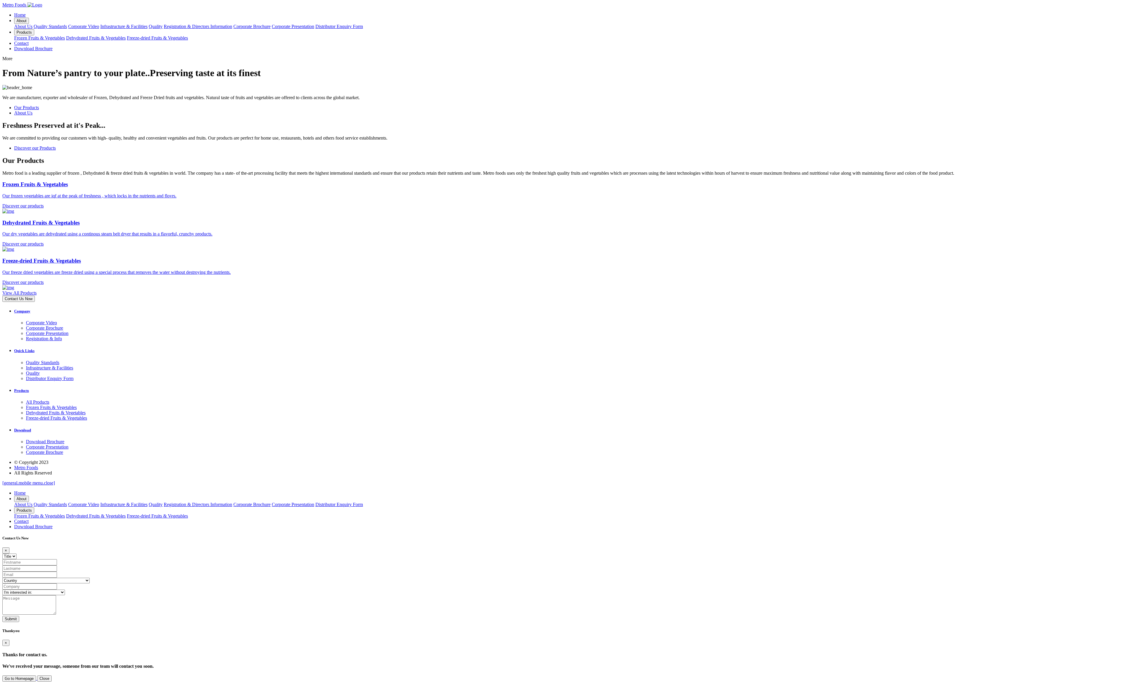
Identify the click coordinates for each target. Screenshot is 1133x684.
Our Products (26, 107)
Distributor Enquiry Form (339, 26)
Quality (156, 26)
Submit (11, 619)
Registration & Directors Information (198, 26)
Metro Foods (26, 467)
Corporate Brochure (252, 26)
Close (44, 678)
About (22, 21)
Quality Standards (50, 26)
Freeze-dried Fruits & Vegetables (157, 37)
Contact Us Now (18, 299)
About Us (23, 26)
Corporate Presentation (293, 26)
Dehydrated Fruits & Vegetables (96, 37)
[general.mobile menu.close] (28, 482)
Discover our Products (35, 147)
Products (24, 32)
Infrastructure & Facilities (124, 26)
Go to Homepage (19, 678)
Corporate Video (83, 26)
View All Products (19, 292)
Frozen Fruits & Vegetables (39, 37)
